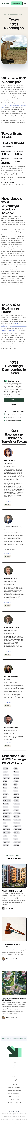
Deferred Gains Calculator (14, 1090)
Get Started (14, 400)
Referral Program (13, 1074)
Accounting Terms (14, 1096)
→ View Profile (7, 501)
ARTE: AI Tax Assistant (14, 1087)
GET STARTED (16, 3)
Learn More (14, 404)
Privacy (11, 1123)
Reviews (14, 1065)
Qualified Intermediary (7, 330)
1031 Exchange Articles (14, 1093)
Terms (6, 1123)
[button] (25, 3)
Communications (19, 1123)
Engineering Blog (13, 1080)
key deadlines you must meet (18, 326)
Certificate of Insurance (14, 1077)
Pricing (14, 1068)
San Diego (3, 1119)
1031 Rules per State (14, 1099)
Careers (14, 1071)
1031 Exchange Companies (14, 1102)
